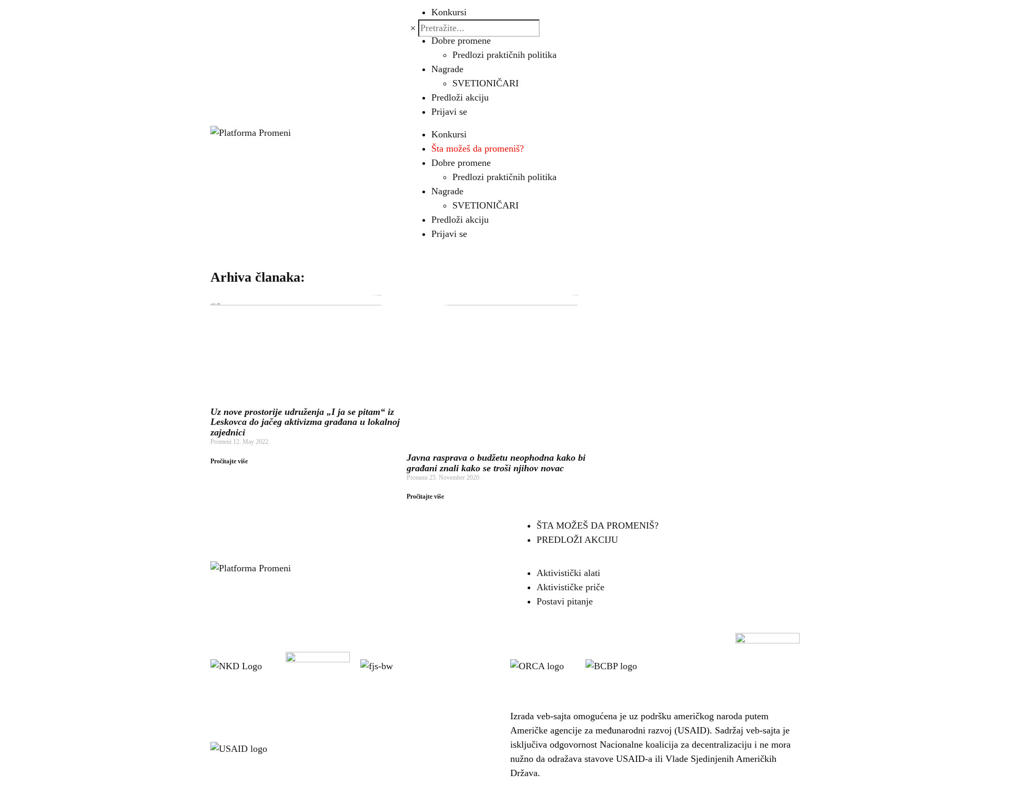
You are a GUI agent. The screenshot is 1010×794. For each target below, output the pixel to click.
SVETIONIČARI (485, 83)
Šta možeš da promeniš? (477, 148)
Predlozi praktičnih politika (504, 54)
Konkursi (449, 134)
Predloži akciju (460, 97)
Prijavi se (449, 111)
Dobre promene (461, 40)
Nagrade (447, 69)
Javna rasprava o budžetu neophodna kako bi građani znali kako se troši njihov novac (496, 462)
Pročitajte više (229, 461)
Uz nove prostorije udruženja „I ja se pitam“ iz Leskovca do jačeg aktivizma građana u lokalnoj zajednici (305, 422)
